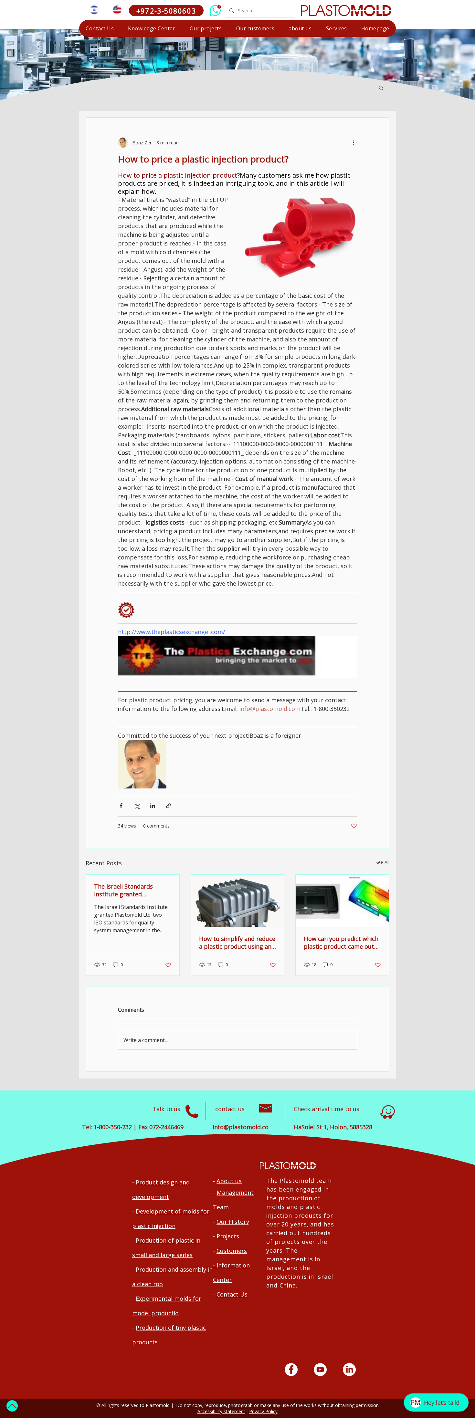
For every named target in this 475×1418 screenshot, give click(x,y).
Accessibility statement (221, 1411)
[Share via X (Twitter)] (137, 806)
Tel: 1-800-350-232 (107, 1127)
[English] (116, 10)
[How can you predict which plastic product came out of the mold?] (342, 901)
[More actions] (353, 142)
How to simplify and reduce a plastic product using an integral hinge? (237, 942)
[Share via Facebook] (121, 806)
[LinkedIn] (349, 1369)
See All (382, 862)
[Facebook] (291, 1369)
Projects (227, 1236)
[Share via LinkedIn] (153, 806)
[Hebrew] (94, 10)
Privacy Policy (263, 1411)
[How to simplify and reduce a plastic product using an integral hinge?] (237, 901)
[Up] (12, 1406)
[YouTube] (320, 1369)
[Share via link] (168, 806)
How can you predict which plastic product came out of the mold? (341, 942)
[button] (336, 28)
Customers (231, 1251)
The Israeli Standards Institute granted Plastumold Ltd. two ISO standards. (127, 890)
